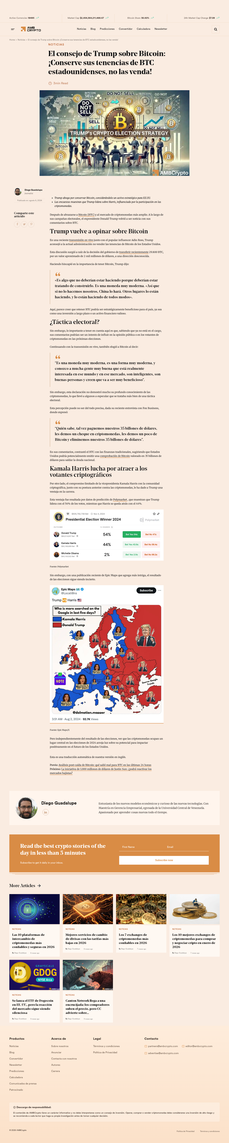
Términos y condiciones (106, 1046)
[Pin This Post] (31, 224)
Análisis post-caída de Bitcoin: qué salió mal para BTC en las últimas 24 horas (105, 765)
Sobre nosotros (59, 1046)
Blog (93, 29)
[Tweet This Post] (24, 224)
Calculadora (143, 29)
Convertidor (125, 29)
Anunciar (56, 1052)
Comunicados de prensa (22, 1084)
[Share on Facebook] (17, 224)
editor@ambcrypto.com (199, 1046)
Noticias (81, 29)
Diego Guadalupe (33, 190)
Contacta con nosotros (64, 1059)
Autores (55, 1065)
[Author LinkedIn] (46, 812)
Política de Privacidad (105, 1052)
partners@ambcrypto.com (163, 1046)
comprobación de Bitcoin (115, 455)
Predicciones (107, 29)
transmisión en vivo (81, 240)
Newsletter (161, 29)
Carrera (55, 1071)
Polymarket (120, 499)
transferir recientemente (133, 252)
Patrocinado (16, 1090)
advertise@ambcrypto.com (163, 1053)
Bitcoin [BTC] (86, 214)
